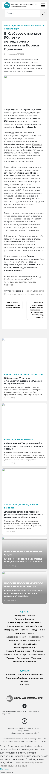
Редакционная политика (30, 674)
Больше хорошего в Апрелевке (24, 622)
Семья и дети (11, 654)
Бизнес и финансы (24, 619)
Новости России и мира (18, 651)
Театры (10, 658)
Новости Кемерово (24, 26)
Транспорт (36, 658)
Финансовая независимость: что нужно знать (13, 305)
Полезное (38, 651)
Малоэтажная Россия (15, 637)
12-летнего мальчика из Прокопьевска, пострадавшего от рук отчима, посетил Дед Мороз (36, 310)
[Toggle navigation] (43, 5)
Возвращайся (11, 630)
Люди (31, 633)
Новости (8, 26)
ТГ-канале (37, 144)
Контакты (24, 684)
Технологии (23, 658)
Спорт (23, 654)
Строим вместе (37, 654)
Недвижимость (37, 637)
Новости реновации (24, 647)
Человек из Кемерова (24, 661)
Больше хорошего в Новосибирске (24, 626)
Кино (15, 505)
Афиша (8, 374)
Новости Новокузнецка (30, 294)
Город (34, 630)
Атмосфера (19, 615)
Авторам (10, 674)
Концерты (20, 633)
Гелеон (24, 630)
